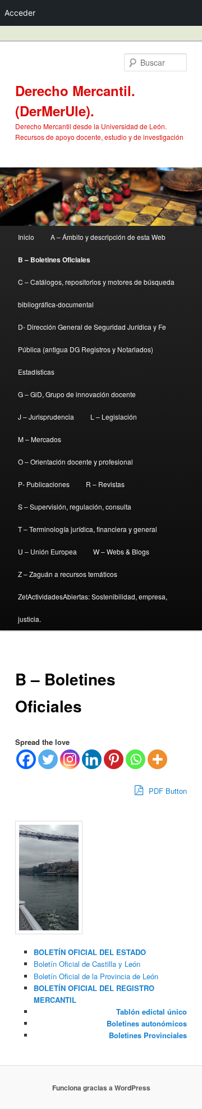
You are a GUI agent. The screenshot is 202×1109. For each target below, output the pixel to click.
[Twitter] (48, 759)
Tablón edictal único (151, 1011)
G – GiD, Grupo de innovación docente (77, 394)
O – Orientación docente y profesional (75, 461)
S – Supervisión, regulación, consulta (74, 506)
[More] (157, 759)
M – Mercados (39, 439)
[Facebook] (26, 759)
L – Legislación (113, 416)
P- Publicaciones (44, 484)
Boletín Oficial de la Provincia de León (96, 976)
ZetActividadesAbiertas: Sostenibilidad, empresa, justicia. (92, 608)
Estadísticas (36, 371)
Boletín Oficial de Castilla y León (87, 963)
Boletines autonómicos (147, 1023)
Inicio (26, 237)
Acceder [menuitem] (19, 12)
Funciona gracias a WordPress (101, 1088)
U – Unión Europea (47, 551)
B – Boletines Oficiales (54, 259)
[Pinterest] (113, 759)
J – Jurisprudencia (46, 416)
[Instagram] (70, 759)
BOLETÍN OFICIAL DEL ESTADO (90, 952)
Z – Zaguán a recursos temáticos (67, 574)
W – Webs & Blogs (121, 551)
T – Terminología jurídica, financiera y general (87, 529)
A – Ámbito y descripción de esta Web (108, 237)
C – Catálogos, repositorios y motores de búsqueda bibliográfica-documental (96, 293)
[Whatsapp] (135, 759)
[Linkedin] (92, 759)
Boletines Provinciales (148, 1035)
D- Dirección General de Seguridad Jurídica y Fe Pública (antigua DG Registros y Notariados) (92, 338)
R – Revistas (105, 484)
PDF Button (166, 790)
